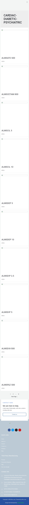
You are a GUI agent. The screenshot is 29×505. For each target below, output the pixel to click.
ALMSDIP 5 (7, 312)
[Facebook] (9, 430)
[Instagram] (16, 430)
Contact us (3, 446)
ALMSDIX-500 (8, 348)
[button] (27, 2)
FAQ (2, 464)
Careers (3, 443)
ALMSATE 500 (8, 58)
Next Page (14, 396)
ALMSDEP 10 (8, 239)
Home (2, 439)
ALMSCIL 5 (7, 130)
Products (3, 448)
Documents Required (6, 462)
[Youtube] (19, 430)
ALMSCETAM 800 (10, 94)
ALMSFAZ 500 (8, 384)
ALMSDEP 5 (7, 203)
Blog (2, 451)
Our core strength (5, 467)
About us (3, 441)
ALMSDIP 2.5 (8, 275)
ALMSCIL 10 (7, 167)
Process (3, 459)
